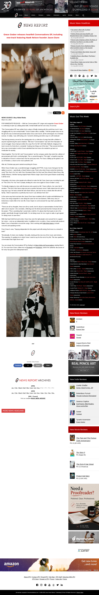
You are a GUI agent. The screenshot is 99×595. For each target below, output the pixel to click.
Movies (70, 15)
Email (38, 365)
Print (48, 365)
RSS (92, 70)
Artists (33, 15)
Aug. (38, 388)
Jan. (13, 388)
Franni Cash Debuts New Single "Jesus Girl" (83, 52)
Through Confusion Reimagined (86, 396)
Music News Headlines (80, 23)
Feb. (16, 388)
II (76, 321)
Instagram (39, 247)
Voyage (78, 337)
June (31, 388)
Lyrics (64, 15)
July (35, 388)
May (28, 388)
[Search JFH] (83, 15)
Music (26, 15)
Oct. (46, 393)
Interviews (56, 15)
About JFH (27, 577)
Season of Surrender (82, 345)
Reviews (41, 15)
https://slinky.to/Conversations (44, 245)
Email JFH (44, 577)
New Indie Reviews (78, 379)
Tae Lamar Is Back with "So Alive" (80, 29)
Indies (48, 15)
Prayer (52, 579)
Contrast (79, 414)
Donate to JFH (44, 579)
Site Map (52, 577)
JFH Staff (59, 577)
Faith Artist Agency (48, 223)
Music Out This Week (79, 116)
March (20, 388)
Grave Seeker (80, 422)
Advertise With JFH (69, 577)
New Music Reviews (78, 313)
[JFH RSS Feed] (62, 112)
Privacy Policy (80, 592)
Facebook (29, 247)
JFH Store (35, 579)
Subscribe (58, 579)
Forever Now (80, 329)
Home (20, 15)
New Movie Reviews (79, 429)
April (24, 388)
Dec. (53, 393)
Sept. (42, 393)
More (77, 15)
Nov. (49, 393)
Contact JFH (36, 577)
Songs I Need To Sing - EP (84, 388)
